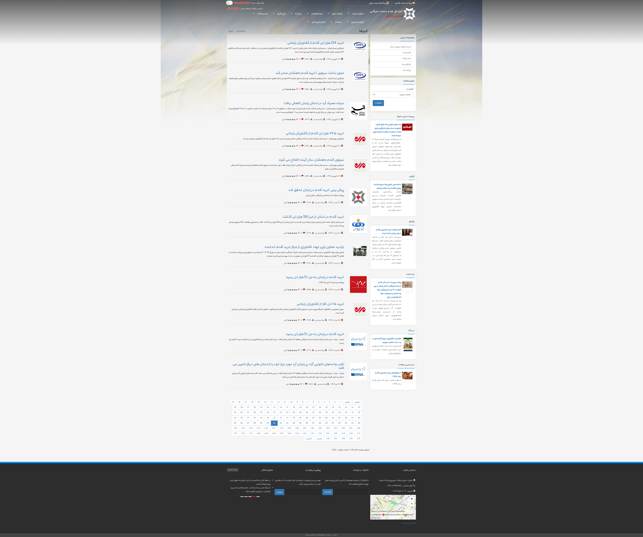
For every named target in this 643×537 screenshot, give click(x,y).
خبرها (231, 31)
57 (248, 412)
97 (248, 423)
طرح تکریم (278, 14)
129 (266, 433)
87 (313, 423)
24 (333, 407)
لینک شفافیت (314, 14)
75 (261, 417)
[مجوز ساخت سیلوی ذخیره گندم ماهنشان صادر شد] (356, 76)
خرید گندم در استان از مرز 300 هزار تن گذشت (313, 216)
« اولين (357, 402)
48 (307, 412)
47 (313, 412)
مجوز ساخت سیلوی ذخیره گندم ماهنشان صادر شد (309, 73)
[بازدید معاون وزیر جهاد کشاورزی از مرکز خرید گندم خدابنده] (356, 251)
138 (328, 438)
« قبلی (347, 402)
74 (268, 417)
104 (328, 428)
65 (326, 417)
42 (346, 412)
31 (287, 407)
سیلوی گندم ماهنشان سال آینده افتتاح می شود (311, 159)
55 (261, 412)
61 (352, 417)
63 (339, 417)
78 (241, 417)
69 (300, 417)
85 (326, 423)
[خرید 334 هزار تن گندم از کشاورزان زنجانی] (356, 46)
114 (251, 428)
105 (320, 428)
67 (313, 417)
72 (281, 417)
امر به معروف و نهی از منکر (400, 46)
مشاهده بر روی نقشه (408, 523)
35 (261, 407)
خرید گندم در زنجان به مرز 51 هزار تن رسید (314, 277)
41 (352, 412)
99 (235, 423)
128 (274, 433)
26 (320, 407)
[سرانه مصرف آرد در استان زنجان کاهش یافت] (356, 110)
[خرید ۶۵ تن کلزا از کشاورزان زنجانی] (356, 309)
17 (245, 402)
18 (239, 402)
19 (232, 402)
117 (358, 433)
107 (304, 428)
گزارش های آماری (315, 23)
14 (265, 402)
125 (297, 433)
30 (294, 407)
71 (287, 417)
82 (346, 423)
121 (328, 433)
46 (320, 412)
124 (304, 433)
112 (266, 428)
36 (255, 407)
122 (320, 433)
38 (241, 407)
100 (358, 428)
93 (274, 423)
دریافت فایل (233, 469)
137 (335, 438)
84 (333, 423)
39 (235, 407)
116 (235, 428)
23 (339, 407)
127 (281, 433)
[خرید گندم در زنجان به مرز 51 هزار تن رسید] (356, 284)
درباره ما (296, 14)
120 (335, 433)
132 (243, 433)
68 (307, 417)
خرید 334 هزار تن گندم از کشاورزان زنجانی (315, 42)
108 (297, 428)
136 (343, 438)
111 (274, 428)
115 (243, 428)
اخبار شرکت (406, 58)
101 (351, 428)
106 (312, 428)
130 (258, 433)
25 (326, 407)
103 (335, 428)
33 (274, 407)
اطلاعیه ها (407, 52)
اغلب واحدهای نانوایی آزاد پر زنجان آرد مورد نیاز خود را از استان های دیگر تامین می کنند (288, 366)
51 (287, 412)
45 (326, 412)
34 (268, 407)
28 (307, 407)
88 (307, 423)
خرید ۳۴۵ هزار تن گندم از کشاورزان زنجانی (314, 133)
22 (346, 407)
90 (294, 423)
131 (251, 433)
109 (289, 428)
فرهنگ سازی (334, 14)
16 (252, 402)
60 (359, 417)
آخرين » (308, 438)
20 (359, 407)
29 (300, 407)
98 (241, 423)
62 (346, 417)
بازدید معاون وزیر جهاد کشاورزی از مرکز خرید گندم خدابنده (304, 246)
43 (339, 412)
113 (258, 428)
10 (291, 402)
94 (268, 423)
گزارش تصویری (354, 23)
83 (339, 423)
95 (261, 423)
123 (312, 433)
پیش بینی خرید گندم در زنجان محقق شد (316, 190)
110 (281, 428)
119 (343, 433)
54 (268, 412)
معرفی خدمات (354, 14)
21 (352, 407)
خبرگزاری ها (406, 64)
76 (255, 417)
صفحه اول (240, 31)
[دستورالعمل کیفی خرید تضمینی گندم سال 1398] (407, 365)
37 (248, 407)
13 (272, 402)
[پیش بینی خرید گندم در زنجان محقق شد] (356, 197)
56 (255, 412)
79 (235, 417)
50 (294, 412)
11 (285, 402)
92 (281, 423)
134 (358, 438)
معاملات (335, 23)
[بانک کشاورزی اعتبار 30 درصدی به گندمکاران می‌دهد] (407, 175)
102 (343, 428)
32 (281, 407)
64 (333, 417)
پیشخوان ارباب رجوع (377, 3)
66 (320, 417)
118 (351, 433)
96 (255, 423)
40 (359, 412)
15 (259, 402)
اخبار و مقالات (260, 14)
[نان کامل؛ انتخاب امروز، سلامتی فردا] (407, 337)
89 (300, 423)
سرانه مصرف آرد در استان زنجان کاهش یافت (313, 103)
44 (333, 412)
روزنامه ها (407, 70)
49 (300, 412)
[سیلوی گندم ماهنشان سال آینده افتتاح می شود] (356, 165)
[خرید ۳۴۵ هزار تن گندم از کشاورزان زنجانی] (356, 139)
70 (294, 417)
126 (289, 433)
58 (241, 412)
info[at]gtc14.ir (399, 491)
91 (287, 423)
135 (351, 438)
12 (278, 402)
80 (359, 423)
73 (274, 417)
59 (235, 412)
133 (235, 433)
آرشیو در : (409, 88)
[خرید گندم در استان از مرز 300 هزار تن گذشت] (356, 224)
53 (274, 412)
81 (352, 423)
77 (248, 417)
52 (281, 412)
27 (313, 407)
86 (320, 423)
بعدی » (319, 438)
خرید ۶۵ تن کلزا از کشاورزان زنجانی (320, 303)
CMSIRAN (320, 535)
